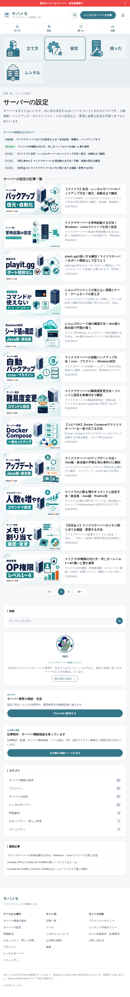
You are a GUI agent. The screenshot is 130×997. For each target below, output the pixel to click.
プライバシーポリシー (101, 920)
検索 (48, 947)
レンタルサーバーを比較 (98, 15)
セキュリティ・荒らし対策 (64, 821)
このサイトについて (57, 934)
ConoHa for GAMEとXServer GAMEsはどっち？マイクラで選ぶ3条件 (47, 868)
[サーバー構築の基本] (23, 48)
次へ (80, 591)
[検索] (119, 620)
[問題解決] (107, 48)
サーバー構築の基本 (64, 780)
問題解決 (64, 813)
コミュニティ (64, 829)
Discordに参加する (65, 713)
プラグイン (64, 788)
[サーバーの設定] (65, 48)
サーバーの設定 (64, 796)
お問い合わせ (96, 940)
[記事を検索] (75, 15)
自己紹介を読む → (65, 678)
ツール (50, 927)
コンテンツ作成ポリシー (103, 927)
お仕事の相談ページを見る (65, 753)
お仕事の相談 (53, 940)
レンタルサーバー (64, 804)
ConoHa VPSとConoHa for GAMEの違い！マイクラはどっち (42, 862)
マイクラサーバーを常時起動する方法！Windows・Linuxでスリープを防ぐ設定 (52, 855)
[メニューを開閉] (123, 15)
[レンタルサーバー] (23, 73)
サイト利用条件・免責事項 (104, 934)
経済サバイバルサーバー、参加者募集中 (61, 3)
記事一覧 (7, 93)
